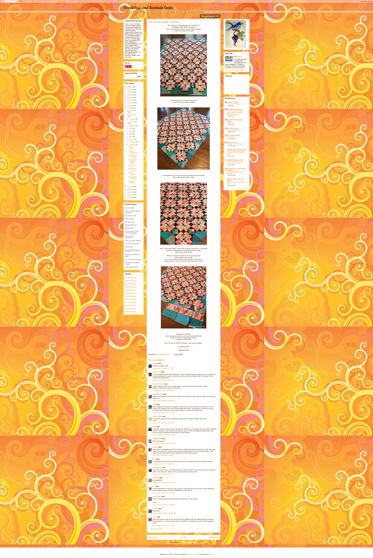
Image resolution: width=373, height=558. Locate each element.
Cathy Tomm (157, 467)
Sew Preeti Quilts (233, 135)
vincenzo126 (157, 416)
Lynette (155, 447)
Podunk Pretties (158, 384)
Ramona (239, 56)
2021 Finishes (130, 290)
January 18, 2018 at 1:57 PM (163, 380)
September (133, 121)
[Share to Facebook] (180, 354)
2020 (130, 103)
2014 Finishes (130, 311)
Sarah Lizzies (232, 142)
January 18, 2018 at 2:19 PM (163, 390)
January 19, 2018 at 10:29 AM (164, 443)
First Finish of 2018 (132, 177)
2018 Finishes (130, 299)
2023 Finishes (131, 284)
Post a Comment (157, 529)
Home (183, 537)
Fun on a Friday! (232, 104)
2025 (130, 89)
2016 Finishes (130, 305)
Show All (245, 188)
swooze (155, 508)
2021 (129, 100)
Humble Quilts (232, 102)
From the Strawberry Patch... (234, 120)
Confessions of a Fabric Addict (236, 169)
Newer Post (153, 537)
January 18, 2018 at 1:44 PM (163, 368)
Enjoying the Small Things (236, 149)
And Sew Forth (232, 128)
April (131, 136)
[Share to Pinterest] (182, 354)
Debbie (155, 363)
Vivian (155, 517)
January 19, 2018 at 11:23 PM (163, 482)
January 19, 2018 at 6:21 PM (163, 455)
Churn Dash (157, 496)
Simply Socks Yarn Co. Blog (235, 179)
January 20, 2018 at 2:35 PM (164, 505)
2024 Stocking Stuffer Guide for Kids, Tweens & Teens (235, 152)
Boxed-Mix (231, 137)
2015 (129, 192)
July (130, 128)
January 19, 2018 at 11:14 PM (163, 474)
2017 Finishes (130, 302)
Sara (154, 426)
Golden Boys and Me (235, 160)
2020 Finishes (131, 293)
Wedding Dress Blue (234, 109)
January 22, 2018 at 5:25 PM (164, 525)
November (132, 114)
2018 (129, 108)
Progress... (132, 165)
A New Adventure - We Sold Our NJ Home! (235, 162)
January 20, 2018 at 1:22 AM (164, 493)
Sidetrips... (230, 123)
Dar (154, 486)
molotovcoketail (192, 554)
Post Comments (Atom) (188, 542)
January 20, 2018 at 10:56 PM (164, 513)
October (132, 119)
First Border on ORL (132, 156)
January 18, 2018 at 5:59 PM (163, 400)
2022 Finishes (131, 287)
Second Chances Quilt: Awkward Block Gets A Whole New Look (235, 112)
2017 (129, 187)
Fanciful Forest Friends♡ (235, 144)
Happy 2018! (131, 182)
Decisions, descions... (133, 169)
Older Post (214, 537)
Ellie (154, 459)
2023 (130, 95)
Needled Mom (158, 394)
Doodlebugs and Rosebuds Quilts (148, 7)
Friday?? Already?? (133, 151)
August (132, 126)
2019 (129, 105)
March (131, 139)
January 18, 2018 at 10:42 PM (164, 412)
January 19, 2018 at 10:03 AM (164, 435)
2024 (130, 92)
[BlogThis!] (177, 354)
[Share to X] (178, 354)
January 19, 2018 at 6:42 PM (163, 464)
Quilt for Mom (131, 147)
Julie (154, 404)
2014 (129, 194)
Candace (156, 477)
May (131, 134)
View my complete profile (234, 70)
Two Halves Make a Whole (132, 161)
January (132, 144)
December (132, 110)
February (132, 142)
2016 (129, 189)
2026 (130, 87)
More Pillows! (131, 173)
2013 (129, 197)
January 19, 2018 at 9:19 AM (163, 423)
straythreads (157, 438)
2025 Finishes (131, 277)
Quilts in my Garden (234, 130)
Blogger (210, 554)
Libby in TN (157, 372)
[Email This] (175, 354)
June (131, 131)
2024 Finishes (131, 281)
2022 (130, 97)
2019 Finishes (130, 296)
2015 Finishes (130, 308)
